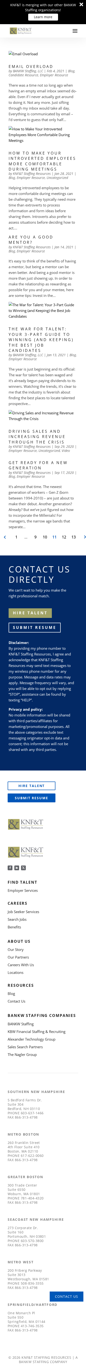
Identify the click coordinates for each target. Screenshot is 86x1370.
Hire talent (30, 613)
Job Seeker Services (23, 911)
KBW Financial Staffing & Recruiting (36, 1031)
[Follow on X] (23, 867)
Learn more (43, 17)
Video (66, 450)
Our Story (16, 949)
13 (73, 537)
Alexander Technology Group (31, 1039)
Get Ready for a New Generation (38, 465)
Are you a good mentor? (31, 239)
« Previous (5, 537)
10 (45, 537)
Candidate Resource (23, 75)
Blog (71, 71)
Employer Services (23, 890)
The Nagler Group (22, 1054)
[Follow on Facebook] (10, 867)
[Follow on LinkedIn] (16, 867)
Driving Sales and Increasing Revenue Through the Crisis (37, 437)
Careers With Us (21, 964)
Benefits (14, 927)
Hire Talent (31, 785)
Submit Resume (34, 627)
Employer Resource (54, 75)
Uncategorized (57, 177)
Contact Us (16, 1001)
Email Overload (31, 66)
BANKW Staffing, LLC (28, 71)
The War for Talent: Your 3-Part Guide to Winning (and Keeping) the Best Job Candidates (41, 339)
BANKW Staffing (21, 1023)
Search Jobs (17, 919)
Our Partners (18, 957)
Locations (15, 972)
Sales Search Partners (25, 1046)
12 (64, 537)
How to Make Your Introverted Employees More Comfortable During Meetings (42, 161)
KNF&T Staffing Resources (32, 173)
